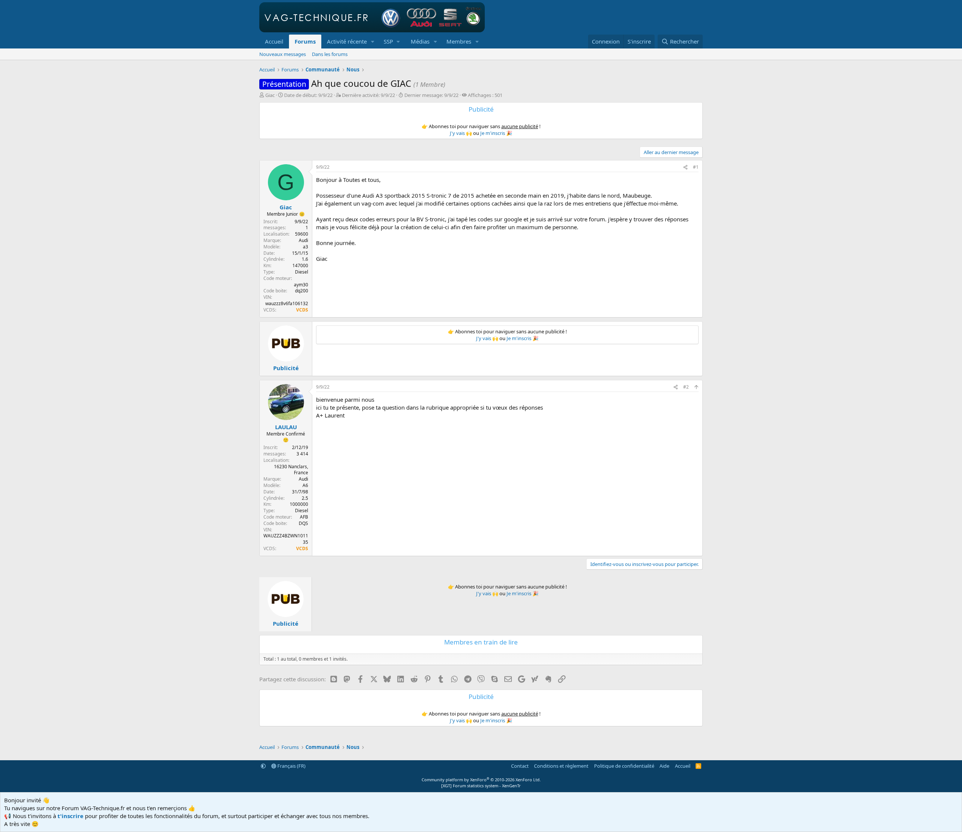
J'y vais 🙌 (461, 133)
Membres (458, 41)
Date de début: (308, 95)
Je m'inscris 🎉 (496, 133)
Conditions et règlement (561, 765)
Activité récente (347, 41)
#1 (696, 167)
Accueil (274, 41)
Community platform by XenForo (481, 779)
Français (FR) (291, 765)
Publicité (286, 368)
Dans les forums (330, 54)
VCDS (302, 310)
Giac (270, 95)
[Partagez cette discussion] (685, 167)
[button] (373, 41)
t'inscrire (70, 816)
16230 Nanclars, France (291, 469)
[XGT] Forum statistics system (481, 785)
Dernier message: (431, 95)
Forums (305, 41)
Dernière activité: (368, 95)
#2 (686, 387)
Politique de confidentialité (624, 765)
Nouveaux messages (282, 54)
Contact (520, 765)
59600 (301, 234)
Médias (420, 41)
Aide (664, 765)
